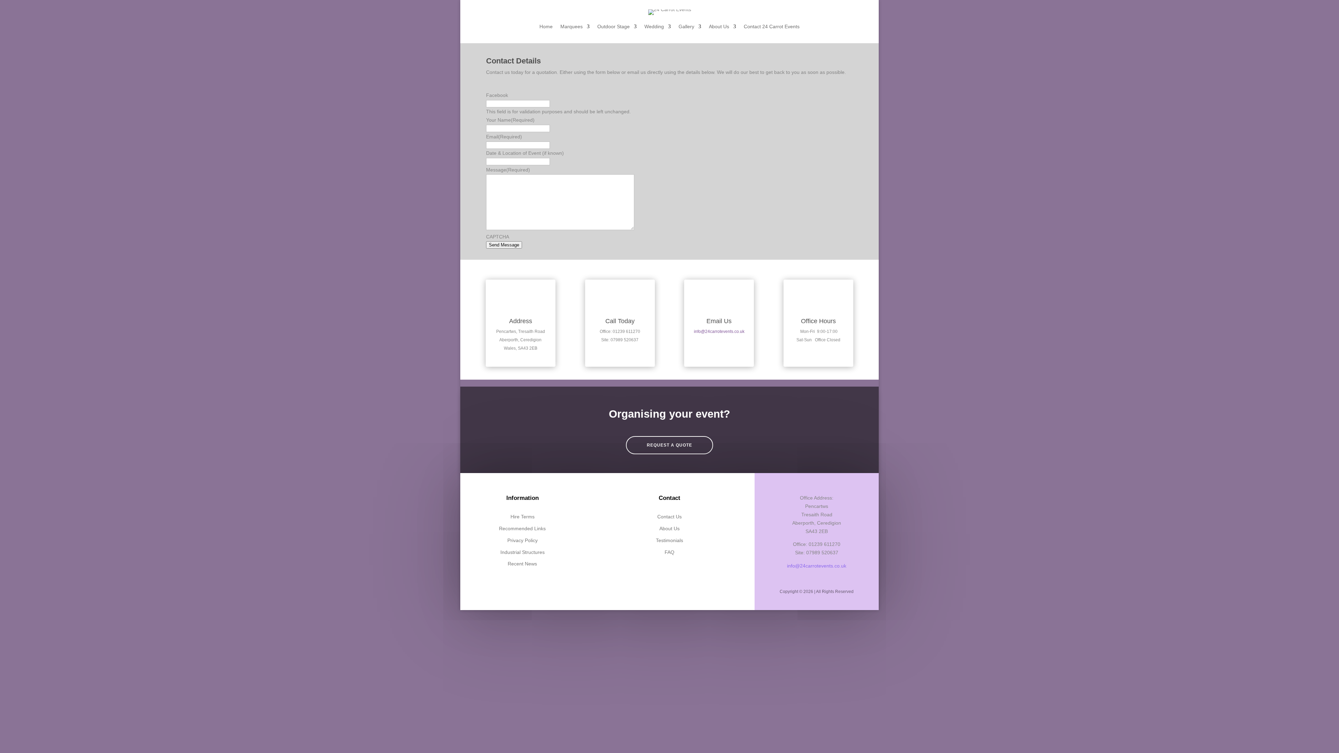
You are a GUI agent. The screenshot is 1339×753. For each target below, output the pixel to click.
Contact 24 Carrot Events (772, 26)
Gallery (686, 26)
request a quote (669, 445)
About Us (719, 26)
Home (546, 26)
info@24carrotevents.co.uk (719, 331)
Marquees (571, 26)
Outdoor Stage (613, 26)
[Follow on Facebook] (662, 573)
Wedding (654, 26)
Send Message (504, 245)
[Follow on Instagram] (677, 573)
